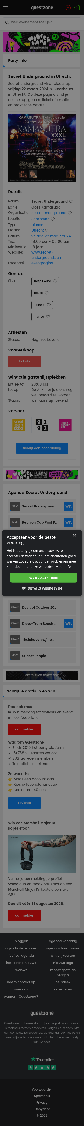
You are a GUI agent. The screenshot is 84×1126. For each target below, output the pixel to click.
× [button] (74, 535)
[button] (42, 588)
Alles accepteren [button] (44, 577)
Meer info (63, 566)
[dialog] (42, 563)
